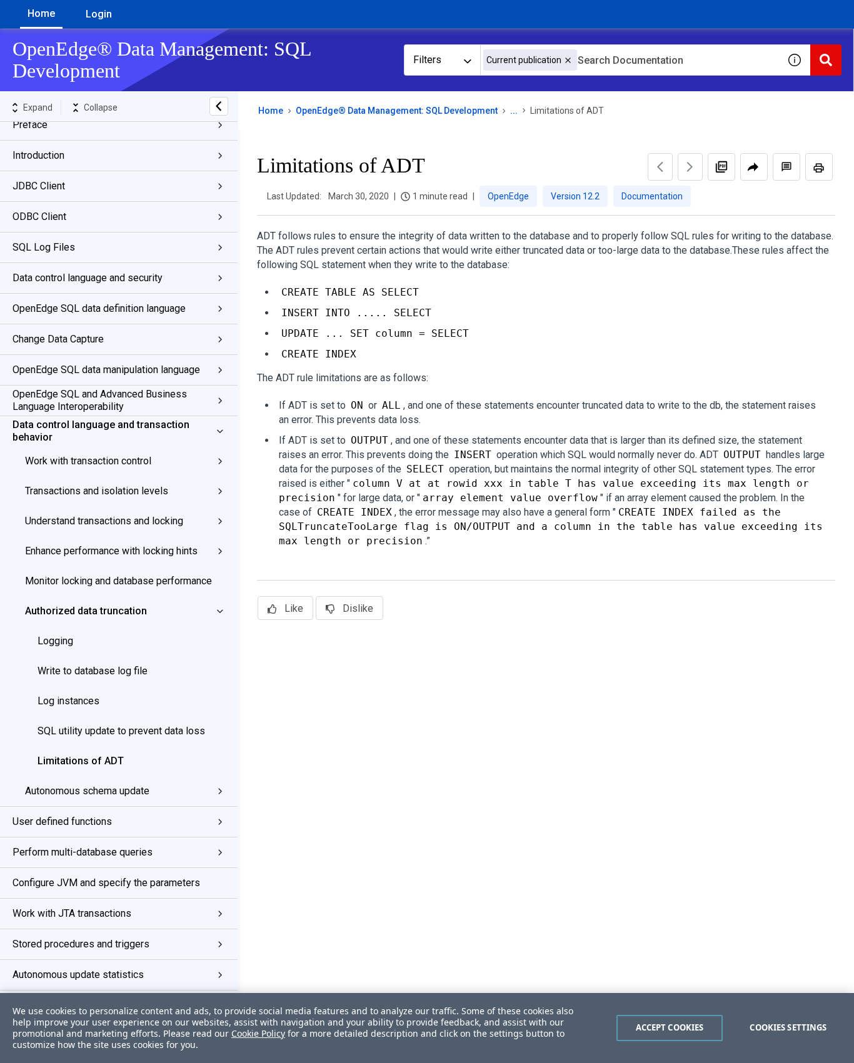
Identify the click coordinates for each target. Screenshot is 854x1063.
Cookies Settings (788, 1027)
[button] (568, 60)
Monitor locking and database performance (118, 581)
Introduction (38, 155)
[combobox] (629, 60)
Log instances (68, 701)
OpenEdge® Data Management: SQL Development (397, 111)
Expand (38, 107)
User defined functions (62, 821)
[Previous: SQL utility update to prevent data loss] (660, 166)
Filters (427, 60)
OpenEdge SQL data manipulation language (106, 370)
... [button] (514, 111)
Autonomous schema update (87, 791)
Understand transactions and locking (104, 521)
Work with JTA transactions (72, 913)
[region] (427, 1028)
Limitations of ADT (81, 761)
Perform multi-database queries (83, 852)
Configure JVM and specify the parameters (106, 883)
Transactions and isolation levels (96, 491)
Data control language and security (88, 278)
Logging (55, 641)
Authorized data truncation (86, 611)
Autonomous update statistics (78, 975)
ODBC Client (39, 216)
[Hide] (218, 106)
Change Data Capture (58, 339)
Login (99, 14)
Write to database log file (93, 671)
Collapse (101, 107)
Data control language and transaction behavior (101, 431)
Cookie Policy (258, 1033)
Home (41, 13)
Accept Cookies (670, 1027)
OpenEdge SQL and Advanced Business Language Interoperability (100, 400)
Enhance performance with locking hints (111, 551)
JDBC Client (39, 186)
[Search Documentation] (825, 60)
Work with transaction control (88, 461)
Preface (30, 125)
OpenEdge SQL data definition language (99, 308)
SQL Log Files (44, 247)
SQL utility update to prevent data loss (121, 731)
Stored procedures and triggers (81, 944)
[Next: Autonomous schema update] (690, 166)
